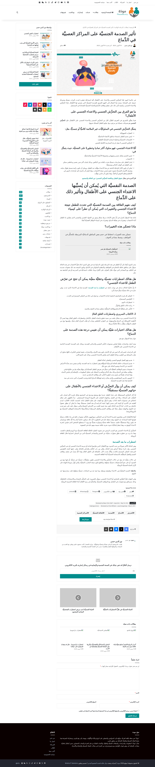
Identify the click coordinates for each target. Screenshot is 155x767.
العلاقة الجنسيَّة (98, 513)
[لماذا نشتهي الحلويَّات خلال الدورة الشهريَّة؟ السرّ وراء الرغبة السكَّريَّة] (46, 141)
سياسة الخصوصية (99, 2)
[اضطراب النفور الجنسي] (46, 36)
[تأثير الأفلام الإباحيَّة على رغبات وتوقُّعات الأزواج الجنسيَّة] (46, 171)
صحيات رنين (46, 234)
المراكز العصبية (82, 513)
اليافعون (47, 213)
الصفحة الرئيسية (106, 12)
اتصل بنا (129, 2)
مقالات (96, 12)
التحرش (130, 513)
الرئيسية (132, 27)
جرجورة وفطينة (45, 223)
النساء (48, 199)
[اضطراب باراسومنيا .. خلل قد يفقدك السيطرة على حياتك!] (71, 635)
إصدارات (80, 12)
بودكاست (71, 12)
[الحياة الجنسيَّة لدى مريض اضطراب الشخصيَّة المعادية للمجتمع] (46, 75)
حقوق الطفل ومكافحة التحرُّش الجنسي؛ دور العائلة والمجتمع (102, 178)
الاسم (137, 693)
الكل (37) (35, 84)
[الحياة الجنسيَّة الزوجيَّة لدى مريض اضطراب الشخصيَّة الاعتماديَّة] (46, 55)
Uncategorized (45, 247)
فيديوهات (63, 12)
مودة (118, 763)
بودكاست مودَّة (45, 227)
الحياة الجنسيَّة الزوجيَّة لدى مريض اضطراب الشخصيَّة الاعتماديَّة (30, 54)
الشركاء (122, 2)
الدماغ (120, 513)
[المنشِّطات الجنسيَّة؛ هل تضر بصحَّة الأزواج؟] (125, 252)
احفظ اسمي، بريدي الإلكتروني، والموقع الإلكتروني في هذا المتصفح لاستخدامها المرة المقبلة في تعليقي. (108, 711)
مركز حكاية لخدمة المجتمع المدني (98, 763)
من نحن (136, 2)
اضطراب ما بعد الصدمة (124, 441)
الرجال (48, 206)
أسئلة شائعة (46, 240)
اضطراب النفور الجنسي (31, 33)
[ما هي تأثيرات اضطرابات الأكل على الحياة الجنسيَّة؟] (46, 65)
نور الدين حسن (128, 45)
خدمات (88, 12)
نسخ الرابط (85, 519)
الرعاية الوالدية (118, 27)
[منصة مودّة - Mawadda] (128, 12)
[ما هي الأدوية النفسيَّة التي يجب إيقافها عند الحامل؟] (46, 46)
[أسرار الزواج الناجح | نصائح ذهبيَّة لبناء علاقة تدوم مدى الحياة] (124, 635)
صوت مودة (47, 220)
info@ (18, 763)
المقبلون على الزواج (44, 202)
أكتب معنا (109, 2)
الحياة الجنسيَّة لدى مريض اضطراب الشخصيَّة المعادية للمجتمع (30, 74)
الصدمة (110, 513)
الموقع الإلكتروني (91, 702)
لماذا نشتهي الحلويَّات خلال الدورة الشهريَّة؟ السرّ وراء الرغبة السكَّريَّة (30, 140)
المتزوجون (47, 195)
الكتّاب (116, 2)
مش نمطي (46, 230)
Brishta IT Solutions (71, 763)
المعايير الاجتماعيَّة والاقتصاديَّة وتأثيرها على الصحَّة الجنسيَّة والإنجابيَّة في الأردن (98, 646)
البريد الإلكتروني (134, 702)
